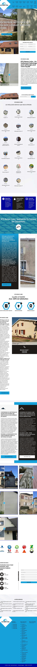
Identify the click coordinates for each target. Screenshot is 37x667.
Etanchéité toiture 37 (31, 158)
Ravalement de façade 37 (17, 2)
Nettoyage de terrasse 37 (5, 186)
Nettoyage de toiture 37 (28, 2)
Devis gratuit (5, 284)
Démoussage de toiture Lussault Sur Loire (18, 611)
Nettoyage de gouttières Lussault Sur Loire (31, 607)
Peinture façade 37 (5, 172)
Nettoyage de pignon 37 (18, 185)
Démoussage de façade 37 (24, 2)
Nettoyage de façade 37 (20, 2)
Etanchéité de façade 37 (13, 7)
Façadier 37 (6, 117)
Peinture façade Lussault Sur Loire (18, 601)
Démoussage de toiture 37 (31, 2)
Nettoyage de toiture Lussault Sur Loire (6, 609)
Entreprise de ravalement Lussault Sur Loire (31, 609)
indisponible (24, 351)
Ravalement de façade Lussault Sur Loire (18, 604)
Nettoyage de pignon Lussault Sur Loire (31, 611)
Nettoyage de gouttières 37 (31, 172)
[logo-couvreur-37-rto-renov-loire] (4, 5)
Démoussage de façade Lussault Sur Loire (5, 602)
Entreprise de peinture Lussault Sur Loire (5, 611)
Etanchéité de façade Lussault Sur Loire (6, 604)
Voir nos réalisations (7, 34)
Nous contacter (25, 87)
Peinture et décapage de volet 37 (18, 145)
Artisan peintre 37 (24, 644)
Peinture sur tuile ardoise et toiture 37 (5, 145)
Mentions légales (21, 665)
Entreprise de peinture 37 (17, 7)
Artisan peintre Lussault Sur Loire (6, 606)
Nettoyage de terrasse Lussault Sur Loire (17, 607)
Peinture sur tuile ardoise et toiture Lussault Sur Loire (30, 604)
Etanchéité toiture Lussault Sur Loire (30, 602)
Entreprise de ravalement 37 (18, 172)
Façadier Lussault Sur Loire (17, 608)
